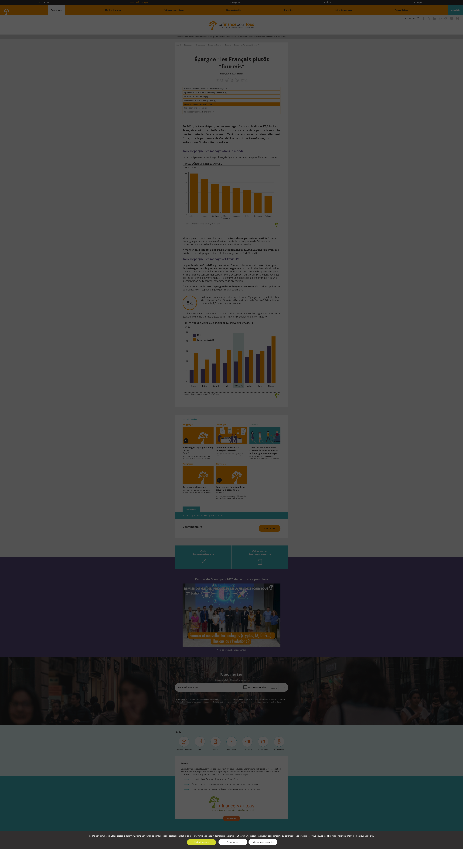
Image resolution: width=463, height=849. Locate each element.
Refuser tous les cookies (263, 842)
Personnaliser (233, 842)
